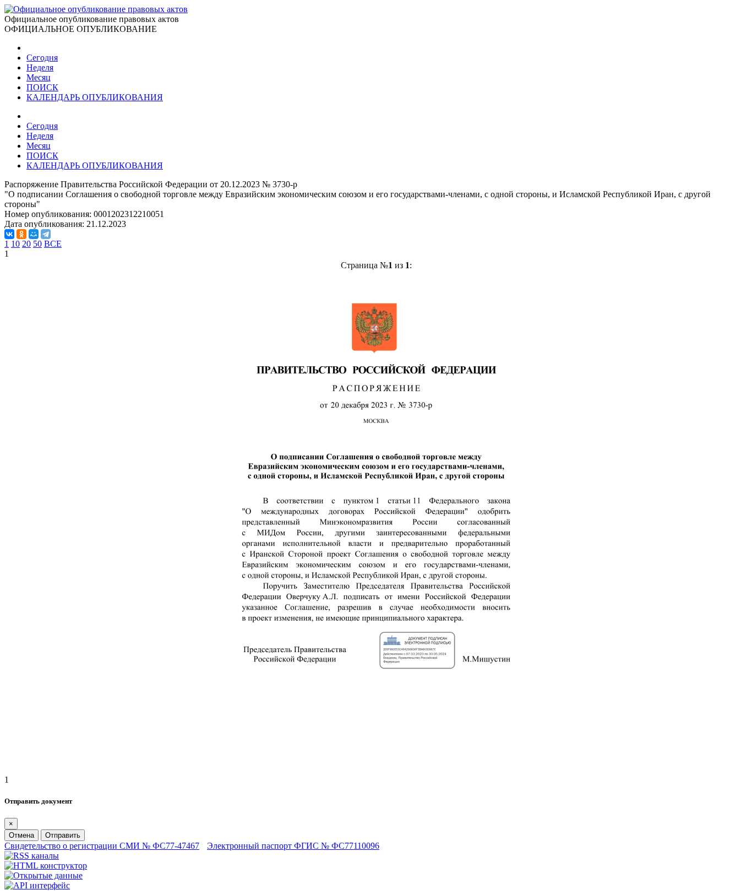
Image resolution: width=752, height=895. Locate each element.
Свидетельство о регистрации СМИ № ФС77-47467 (101, 845)
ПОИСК (42, 87)
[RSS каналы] (31, 855)
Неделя (39, 67)
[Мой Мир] (34, 234)
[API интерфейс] (37, 885)
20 (26, 243)
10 (15, 243)
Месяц (38, 77)
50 (37, 243)
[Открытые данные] (43, 875)
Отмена (21, 835)
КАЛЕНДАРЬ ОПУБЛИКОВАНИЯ (94, 97)
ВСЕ (53, 243)
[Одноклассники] (21, 234)
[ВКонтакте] (9, 234)
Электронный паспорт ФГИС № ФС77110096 (293, 845)
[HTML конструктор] (45, 865)
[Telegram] (46, 234)
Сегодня (42, 57)
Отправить (62, 835)
